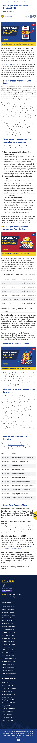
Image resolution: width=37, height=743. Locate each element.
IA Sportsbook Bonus (8, 612)
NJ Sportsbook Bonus (8, 641)
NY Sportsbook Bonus (8, 647)
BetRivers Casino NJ (7, 685)
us (6, 2)
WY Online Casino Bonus (9, 673)
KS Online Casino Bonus (8, 626)
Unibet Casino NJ (7, 714)
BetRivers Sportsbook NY (9, 688)
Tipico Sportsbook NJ (8, 711)
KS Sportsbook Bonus (8, 624)
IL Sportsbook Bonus (8, 618)
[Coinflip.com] (18, 581)
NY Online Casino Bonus (8, 650)
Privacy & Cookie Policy (8, 597)
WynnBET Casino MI (7, 720)
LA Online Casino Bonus (8, 632)
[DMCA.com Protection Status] (18, 591)
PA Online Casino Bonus (8, 661)
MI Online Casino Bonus (8, 638)
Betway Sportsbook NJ (8, 694)
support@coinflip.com (15, 594)
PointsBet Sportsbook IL (8, 708)
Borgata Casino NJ (7, 697)
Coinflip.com (8, 16)
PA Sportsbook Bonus (8, 653)
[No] (35, 736)
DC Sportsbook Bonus (8, 606)
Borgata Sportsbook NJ (8, 700)
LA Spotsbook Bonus (8, 629)
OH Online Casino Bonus (9, 658)
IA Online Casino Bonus (8, 615)
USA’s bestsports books (13, 64)
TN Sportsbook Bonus (8, 664)
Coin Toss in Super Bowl (16, 445)
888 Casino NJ (6, 682)
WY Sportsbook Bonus (8, 670)
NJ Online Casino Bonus (8, 644)
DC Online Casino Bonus (8, 609)
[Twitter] (34, 16)
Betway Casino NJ (7, 691)
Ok (18, 740)
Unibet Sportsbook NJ (8, 717)
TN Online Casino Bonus (8, 667)
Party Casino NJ (6, 706)
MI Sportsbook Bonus (8, 635)
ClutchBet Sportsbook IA (9, 703)
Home (2, 2)
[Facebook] (31, 16)
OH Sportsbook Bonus (8, 655)
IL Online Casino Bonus (8, 621)
